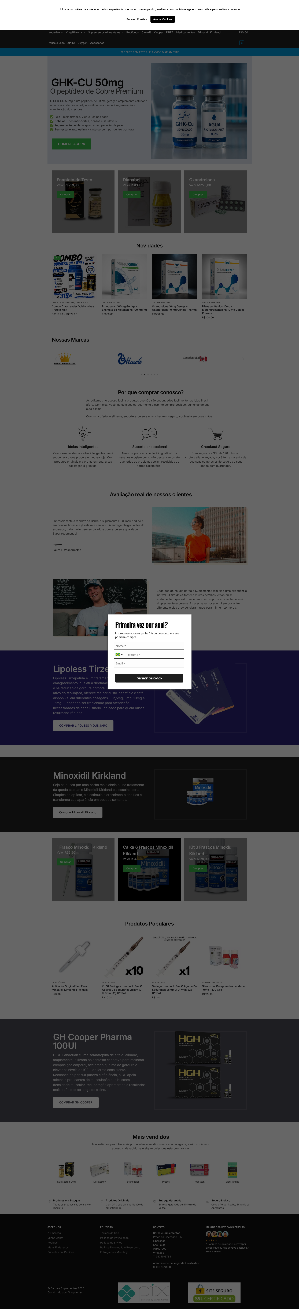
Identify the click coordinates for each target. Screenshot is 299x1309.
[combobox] (119, 655)
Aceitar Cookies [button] (162, 19)
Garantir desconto (149, 678)
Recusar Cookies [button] (137, 19)
